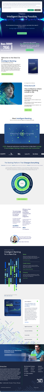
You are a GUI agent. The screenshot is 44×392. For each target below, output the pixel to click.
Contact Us (40, 371)
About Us (32, 368)
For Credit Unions (27, 373)
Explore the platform (22, 33)
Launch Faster (25, 278)
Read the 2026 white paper (7, 74)
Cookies (37, 387)
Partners (40, 369)
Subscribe (33, 354)
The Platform (40, 368)
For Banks (26, 371)
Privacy (35, 387)
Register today (28, 109)
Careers (32, 369)
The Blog (26, 375)
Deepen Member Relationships (28, 269)
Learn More (27, 322)
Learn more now (30, 49)
